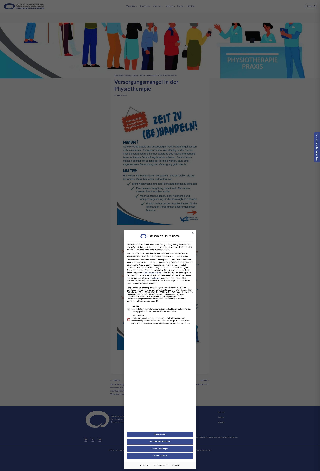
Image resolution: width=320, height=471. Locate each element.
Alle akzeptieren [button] (160, 434)
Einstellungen (145, 465)
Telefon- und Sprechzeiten (317, 147)
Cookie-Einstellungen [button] (160, 449)
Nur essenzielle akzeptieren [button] (160, 442)
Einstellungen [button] (155, 278)
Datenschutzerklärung (152, 273)
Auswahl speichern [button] (160, 456)
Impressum (176, 465)
